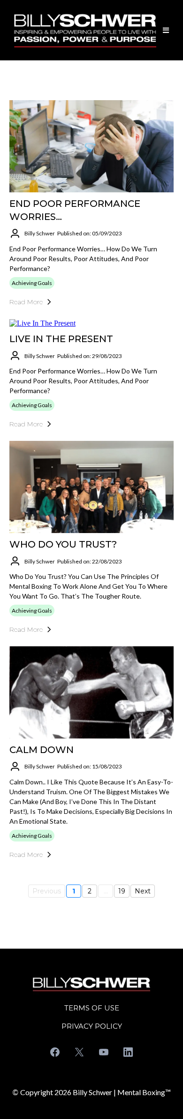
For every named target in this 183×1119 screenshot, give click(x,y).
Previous (46, 891)
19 (121, 891)
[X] (79, 1052)
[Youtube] (104, 1052)
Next (143, 891)
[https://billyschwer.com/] (85, 30)
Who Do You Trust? (63, 544)
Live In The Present (61, 338)
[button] (164, 30)
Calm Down (41, 749)
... (106, 891)
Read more (26, 302)
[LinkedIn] (128, 1052)
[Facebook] (55, 1052)
